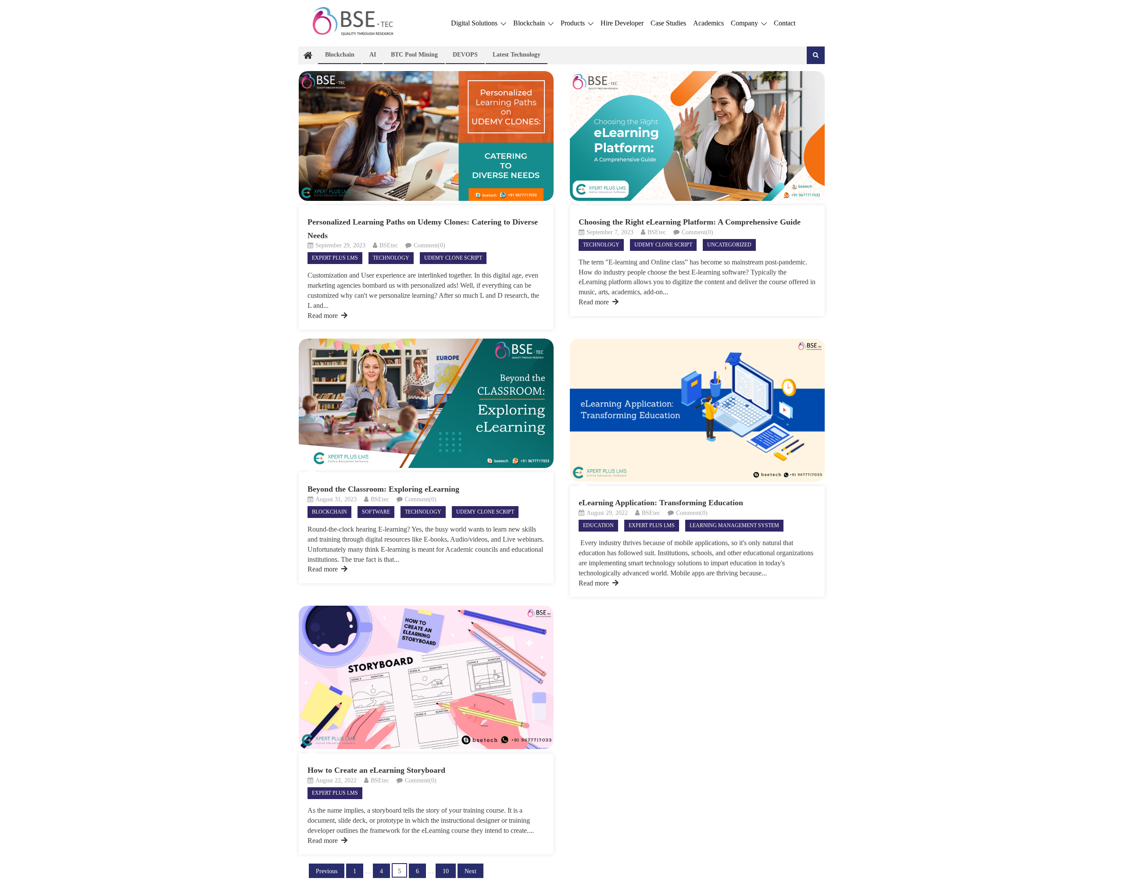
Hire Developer (622, 23)
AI (372, 54)
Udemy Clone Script (453, 258)
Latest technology (516, 54)
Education (598, 525)
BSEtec (388, 245)
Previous (326, 871)
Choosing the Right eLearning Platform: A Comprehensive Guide (690, 222)
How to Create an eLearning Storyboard (376, 770)
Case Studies (668, 23)
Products (574, 23)
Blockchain (530, 23)
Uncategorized (729, 245)
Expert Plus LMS (335, 258)
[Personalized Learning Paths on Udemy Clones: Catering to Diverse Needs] (426, 135)
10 (446, 871)
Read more (323, 315)
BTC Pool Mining (414, 54)
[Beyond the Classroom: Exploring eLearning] (426, 403)
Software (376, 512)
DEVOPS (465, 54)
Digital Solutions (475, 23)
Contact (784, 23)
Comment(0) (429, 245)
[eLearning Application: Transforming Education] (697, 410)
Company (745, 23)
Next (470, 871)
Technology (391, 258)
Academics (708, 23)
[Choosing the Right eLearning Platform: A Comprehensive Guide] (697, 135)
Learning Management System (734, 525)
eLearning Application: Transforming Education (661, 502)
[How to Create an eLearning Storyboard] (426, 677)
